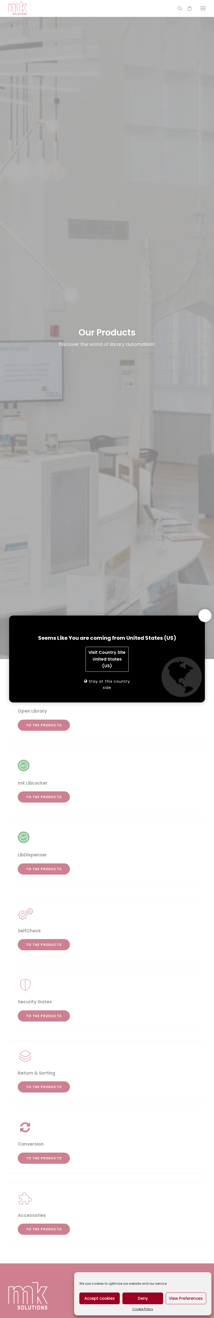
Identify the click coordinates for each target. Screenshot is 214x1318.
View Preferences (186, 1298)
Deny (143, 1298)
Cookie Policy (142, 1309)
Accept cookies (99, 1298)
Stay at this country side (108, 684)
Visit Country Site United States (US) (107, 659)
